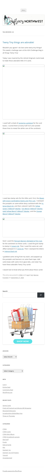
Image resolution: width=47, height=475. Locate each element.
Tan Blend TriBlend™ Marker (32, 209)
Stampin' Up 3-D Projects (11, 453)
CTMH (21, 275)
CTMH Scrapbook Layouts (11, 437)
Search (5, 291)
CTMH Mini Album (8, 434)
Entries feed (6, 387)
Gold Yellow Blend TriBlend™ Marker (16, 211)
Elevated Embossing (9, 411)
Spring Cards (7, 406)
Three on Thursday (9, 416)
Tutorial (5, 455)
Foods (5, 442)
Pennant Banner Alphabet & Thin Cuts (28, 241)
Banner (36, 275)
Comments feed (8, 390)
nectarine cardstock (25, 123)
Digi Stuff (6, 440)
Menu (23, 10)
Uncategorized (7, 458)
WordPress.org (7, 392)
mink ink (20, 249)
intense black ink (10, 251)
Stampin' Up (7, 450)
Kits (4, 447)
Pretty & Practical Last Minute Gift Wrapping (17, 408)
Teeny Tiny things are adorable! (18, 42)
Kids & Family (7, 445)
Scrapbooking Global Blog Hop (12, 413)
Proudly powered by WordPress (12, 471)
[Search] (40, 295)
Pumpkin (6, 278)
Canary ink (15, 246)
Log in (5, 385)
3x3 (32, 275)
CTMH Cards (7, 432)
